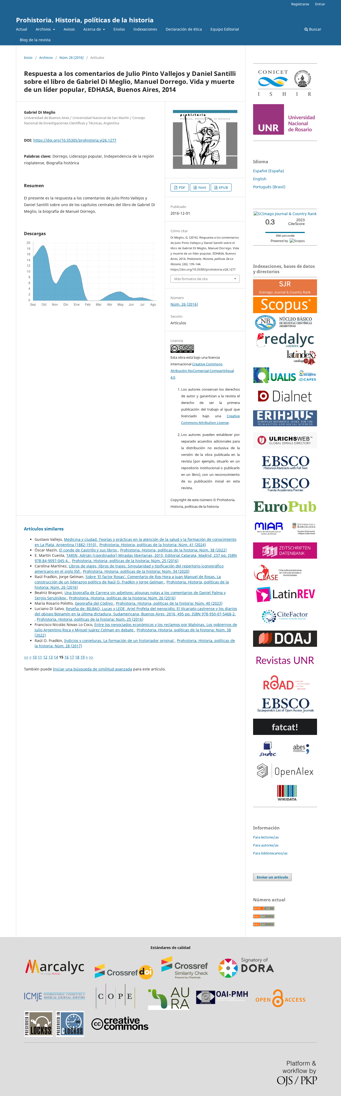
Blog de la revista (35, 39)
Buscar (314, 29)
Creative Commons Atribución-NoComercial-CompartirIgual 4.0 (202, 371)
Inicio (28, 57)
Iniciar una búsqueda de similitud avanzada (92, 669)
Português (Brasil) (269, 186)
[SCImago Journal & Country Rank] (285, 213)
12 (45, 657)
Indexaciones (145, 29)
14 (56, 657)
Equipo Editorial (224, 29)
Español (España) (268, 170)
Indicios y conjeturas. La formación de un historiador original (119, 640)
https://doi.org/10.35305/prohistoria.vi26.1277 (74, 140)
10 (35, 657)
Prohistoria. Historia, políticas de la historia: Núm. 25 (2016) (125, 560)
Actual (21, 29)
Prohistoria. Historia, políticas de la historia (85, 19)
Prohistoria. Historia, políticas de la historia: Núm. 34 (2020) (136, 571)
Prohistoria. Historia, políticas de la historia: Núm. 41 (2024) (152, 544)
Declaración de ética (184, 29)
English (259, 178)
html (202, 187)
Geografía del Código (94, 603)
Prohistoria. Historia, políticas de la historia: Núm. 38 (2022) (173, 550)
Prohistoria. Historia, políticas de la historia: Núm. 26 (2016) (122, 597)
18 (77, 657)
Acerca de (92, 29)
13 (50, 657)
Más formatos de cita (191, 278)
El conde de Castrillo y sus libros (88, 550)
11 (40, 657)
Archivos (44, 29)
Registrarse (300, 4)
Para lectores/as (266, 837)
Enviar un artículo (272, 877)
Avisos (69, 29)
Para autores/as (265, 845)
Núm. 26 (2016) (71, 57)
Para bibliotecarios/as (270, 853)
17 (72, 657)
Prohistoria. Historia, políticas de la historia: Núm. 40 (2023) (169, 603)
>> (91, 657)
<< (26, 657)
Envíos (119, 29)
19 (82, 657)
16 (66, 657)
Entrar (320, 4)
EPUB (223, 187)
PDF (181, 187)
